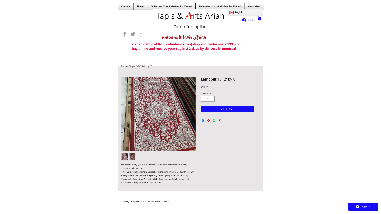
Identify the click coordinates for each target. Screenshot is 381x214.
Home (124, 66)
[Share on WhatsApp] (214, 120)
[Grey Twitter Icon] (133, 34)
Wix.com (165, 201)
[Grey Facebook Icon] (124, 34)
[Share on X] (220, 120)
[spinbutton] (207, 98)
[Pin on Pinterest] (208, 120)
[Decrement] (203, 98)
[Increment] (212, 98)
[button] (259, 18)
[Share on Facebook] (203, 120)
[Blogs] (136, 53)
